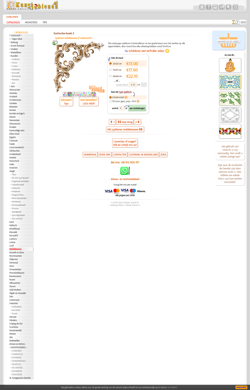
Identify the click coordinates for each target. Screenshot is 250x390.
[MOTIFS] (16, 364)
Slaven (12, 286)
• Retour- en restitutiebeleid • (125, 179)
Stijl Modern (15, 289)
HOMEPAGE (90, 154)
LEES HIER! (89, 103)
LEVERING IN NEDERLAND (143, 154)
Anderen (16, 59)
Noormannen (15, 255)
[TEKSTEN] (17, 374)
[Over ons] (208, 9)
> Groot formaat (16, 45)
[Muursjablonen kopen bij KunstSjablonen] (201, 9)
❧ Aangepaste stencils (20, 377)
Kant (11, 221)
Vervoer (12, 316)
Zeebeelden (14, 340)
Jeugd (12, 171)
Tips (45, 22)
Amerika (13, 93)
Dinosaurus (14, 123)
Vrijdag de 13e (15, 323)
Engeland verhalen (20, 181)
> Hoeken (13, 49)
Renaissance (15, 276)
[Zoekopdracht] (228, 9)
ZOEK (163, 154)
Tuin (11, 296)
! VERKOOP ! (15, 35)
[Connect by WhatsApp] (125, 174)
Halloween (16, 306)
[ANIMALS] (17, 354)
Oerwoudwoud (18, 204)
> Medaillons (15, 52)
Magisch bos (18, 194)
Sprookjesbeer (18, 215)
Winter (12, 333)
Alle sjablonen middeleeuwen (123, 129)
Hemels (12, 157)
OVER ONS (105, 154)
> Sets (12, 86)
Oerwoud (13, 262)
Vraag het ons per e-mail (125, 184)
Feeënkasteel (18, 184)
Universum (14, 299)
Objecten (13, 259)
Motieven (16, 76)
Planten (15, 79)
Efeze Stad (14, 133)
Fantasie (13, 140)
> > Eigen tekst (15, 38)
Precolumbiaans (16, 272)
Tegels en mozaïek (17, 293)
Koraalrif (13, 235)
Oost (11, 265)
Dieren (12, 116)
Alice (14, 174)
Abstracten (14, 89)
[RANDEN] (17, 371)
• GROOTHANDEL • (18, 347)
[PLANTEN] (17, 367)
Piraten (15, 208)
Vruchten (13, 326)
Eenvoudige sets (16, 130)
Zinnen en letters (17, 343)
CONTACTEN (119, 154)
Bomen (12, 110)
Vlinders (13, 320)
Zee (13, 82)
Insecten (13, 167)
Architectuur (15, 99)
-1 (114, 122)
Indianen (16, 187)
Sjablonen (12, 16)
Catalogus (13, 22)
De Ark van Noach (20, 177)
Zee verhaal (17, 218)
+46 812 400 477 (130, 162)
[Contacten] (215, 9)
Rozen (12, 279)
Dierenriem (14, 120)
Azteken (13, 103)
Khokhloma (14, 228)
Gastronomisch (16, 147)
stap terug (127, 122)
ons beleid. (172, 387)
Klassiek (15, 72)
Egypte (12, 137)
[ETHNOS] (16, 357)
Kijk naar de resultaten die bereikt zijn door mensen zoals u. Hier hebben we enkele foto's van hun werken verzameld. (230, 173)
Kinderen (16, 69)
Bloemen (13, 106)
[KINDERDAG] (19, 360)
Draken (12, 126)
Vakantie (13, 303)
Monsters (31, 22)
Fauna (15, 65)
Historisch (14, 160)
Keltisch (13, 225)
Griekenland (15, 154)
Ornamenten (15, 269)
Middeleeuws (15, 249)
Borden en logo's (17, 113)
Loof (11, 245)
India (11, 164)
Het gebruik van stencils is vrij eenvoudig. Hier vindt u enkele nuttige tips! (230, 151)
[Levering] (221, 9)
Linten (12, 242)
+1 (136, 122)
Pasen (14, 313)
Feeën (12, 143)
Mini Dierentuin (19, 198)
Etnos (14, 62)
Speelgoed (16, 211)
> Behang (13, 42)
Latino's (13, 238)
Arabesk (13, 96)
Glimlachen (14, 150)
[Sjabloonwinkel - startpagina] (32, 9)
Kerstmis (16, 310)
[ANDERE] (17, 350)
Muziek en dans (16, 252)
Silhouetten (14, 282)
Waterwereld (15, 330)
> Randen (13, 55)
